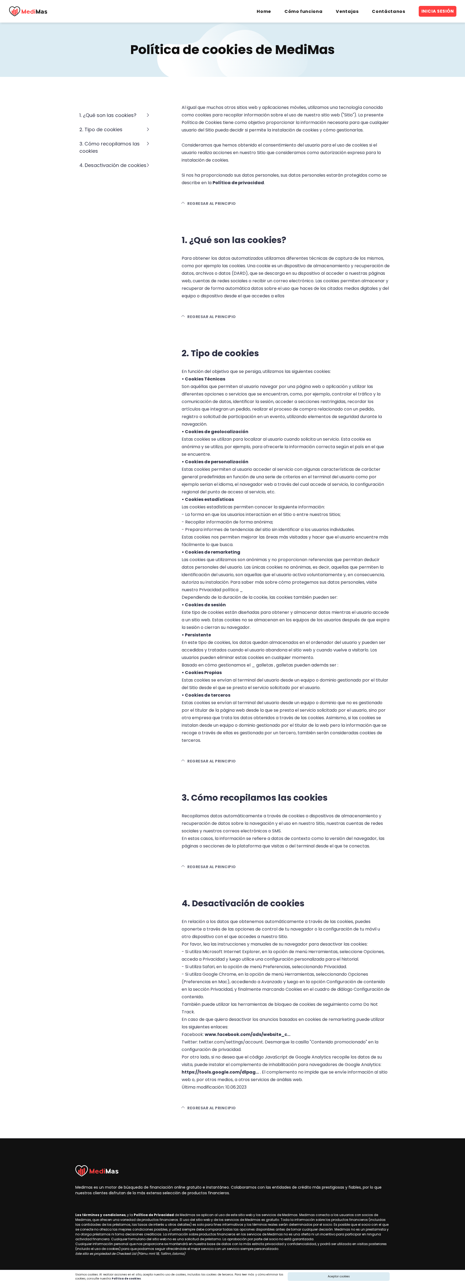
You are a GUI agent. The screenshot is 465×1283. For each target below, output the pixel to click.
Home (264, 11)
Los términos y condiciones (100, 1215)
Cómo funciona (303, 11)
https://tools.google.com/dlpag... (220, 1072)
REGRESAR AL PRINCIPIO (211, 203)
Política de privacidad (238, 183)
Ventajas (347, 11)
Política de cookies (126, 1279)
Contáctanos (388, 11)
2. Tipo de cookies (100, 129)
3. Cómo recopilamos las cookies (109, 147)
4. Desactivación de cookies (112, 165)
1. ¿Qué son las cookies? (107, 115)
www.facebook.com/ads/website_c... (247, 1034)
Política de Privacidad (154, 1215)
